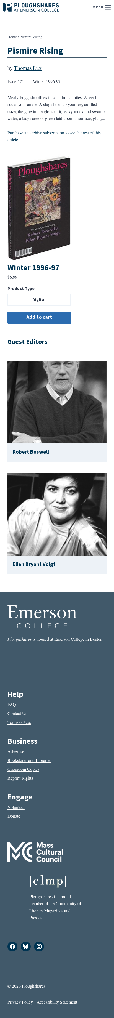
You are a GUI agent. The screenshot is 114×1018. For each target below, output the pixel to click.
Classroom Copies (23, 769)
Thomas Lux (28, 67)
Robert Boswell (31, 452)
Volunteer (16, 807)
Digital (39, 300)
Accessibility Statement (57, 1002)
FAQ (11, 704)
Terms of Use (19, 722)
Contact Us (17, 713)
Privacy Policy (20, 1002)
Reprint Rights (20, 778)
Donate (13, 816)
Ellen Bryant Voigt (34, 564)
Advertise (15, 751)
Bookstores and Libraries (29, 760)
